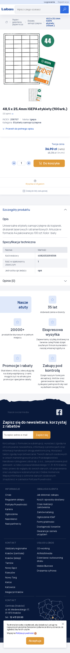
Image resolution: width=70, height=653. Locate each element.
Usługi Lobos (45, 542)
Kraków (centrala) (14, 553)
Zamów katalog (45, 512)
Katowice (10, 587)
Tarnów (9, 562)
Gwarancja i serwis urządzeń (47, 532)
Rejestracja (63, 2)
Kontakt (10, 542)
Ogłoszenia (11, 514)
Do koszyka (51, 163)
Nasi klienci (11, 519)
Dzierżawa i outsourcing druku (50, 559)
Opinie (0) (9, 281)
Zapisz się (42, 435)
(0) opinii (7, 114)
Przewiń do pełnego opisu (19, 128)
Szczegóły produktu (16, 210)
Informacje (12, 488)
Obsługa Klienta (47, 488)
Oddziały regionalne (16, 548)
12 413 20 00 (16, 617)
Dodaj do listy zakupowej (36, 191)
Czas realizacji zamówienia (45, 506)
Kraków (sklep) (13, 558)
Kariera (9, 509)
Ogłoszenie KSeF (46, 517)
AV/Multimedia (44, 553)
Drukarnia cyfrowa (46, 570)
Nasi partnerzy (13, 523)
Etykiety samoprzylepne (35, 22)
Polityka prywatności (25, 633)
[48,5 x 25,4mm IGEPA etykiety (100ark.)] (29, 59)
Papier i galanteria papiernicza (17, 22)
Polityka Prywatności (16, 504)
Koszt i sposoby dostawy (50, 499)
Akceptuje (35, 641)
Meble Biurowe (45, 565)
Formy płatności (45, 521)
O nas (8, 494)
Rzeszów (10, 572)
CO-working (43, 548)
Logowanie (49, 2)
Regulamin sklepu (14, 499)
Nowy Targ (11, 577)
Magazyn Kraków (14, 592)
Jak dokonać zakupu (48, 494)
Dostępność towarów (48, 526)
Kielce (8, 582)
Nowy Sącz (11, 567)
